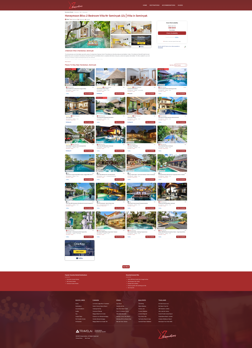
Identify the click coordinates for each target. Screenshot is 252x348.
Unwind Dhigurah (142, 313)
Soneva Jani (141, 308)
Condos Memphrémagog (99, 319)
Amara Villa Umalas (132, 117)
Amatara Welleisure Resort (165, 319)
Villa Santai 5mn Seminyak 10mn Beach (105, 117)
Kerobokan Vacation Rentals (73, 279)
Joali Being (141, 303)
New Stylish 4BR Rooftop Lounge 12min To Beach (107, 231)
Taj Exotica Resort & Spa (144, 319)
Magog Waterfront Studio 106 (100, 321)
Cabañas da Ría (120, 306)
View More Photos (70, 46)
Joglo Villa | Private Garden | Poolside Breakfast (138, 203)
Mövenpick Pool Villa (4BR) (165, 321)
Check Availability (172, 33)
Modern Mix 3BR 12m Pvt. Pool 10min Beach (106, 174)
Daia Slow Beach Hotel (122, 308)
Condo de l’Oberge (97, 311)
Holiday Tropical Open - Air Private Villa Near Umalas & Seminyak (141, 174)
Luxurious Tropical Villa (133, 145)
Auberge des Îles (97, 308)
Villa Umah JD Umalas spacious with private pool (168, 117)
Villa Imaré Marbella (121, 313)
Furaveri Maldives (142, 311)
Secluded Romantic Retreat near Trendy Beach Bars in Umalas (171, 174)
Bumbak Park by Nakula (133, 88)
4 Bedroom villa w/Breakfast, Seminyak (166, 203)
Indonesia (76, 12)
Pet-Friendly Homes (80, 319)
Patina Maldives (142, 306)
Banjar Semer (73, 119)
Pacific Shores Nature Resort (100, 306)
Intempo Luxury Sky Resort (123, 316)
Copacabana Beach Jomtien (165, 316)
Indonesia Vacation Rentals (72, 283)
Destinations (154, 5)
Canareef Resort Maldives (144, 321)
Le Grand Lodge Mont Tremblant (101, 303)
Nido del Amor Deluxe (121, 321)
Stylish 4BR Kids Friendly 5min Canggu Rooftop (76, 88)
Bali (80, 12)
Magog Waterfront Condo (99, 313)
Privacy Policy (79, 338)
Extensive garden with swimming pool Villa (167, 88)
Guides (180, 5)
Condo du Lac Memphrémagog (100, 316)
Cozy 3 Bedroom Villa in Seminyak (165, 145)
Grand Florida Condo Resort (165, 313)
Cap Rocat (118, 303)
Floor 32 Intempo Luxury (122, 311)
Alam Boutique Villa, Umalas (103, 88)
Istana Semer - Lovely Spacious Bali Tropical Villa (76, 231)
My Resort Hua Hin (163, 306)
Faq (76, 313)
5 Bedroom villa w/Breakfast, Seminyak (105, 145)
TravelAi (103, 331)
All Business (78, 321)
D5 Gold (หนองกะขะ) (163, 303)
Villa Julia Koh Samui (163, 311)
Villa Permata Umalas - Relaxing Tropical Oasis (137, 231)
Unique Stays (78, 316)
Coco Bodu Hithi (142, 316)
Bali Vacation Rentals (71, 281)
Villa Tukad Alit (69, 117)
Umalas (72, 91)
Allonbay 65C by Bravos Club (123, 319)
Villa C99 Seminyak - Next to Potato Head (105, 203)
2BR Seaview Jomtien (163, 308)
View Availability (89, 93)
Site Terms (87, 338)
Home (145, 5)
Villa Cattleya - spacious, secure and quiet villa (76, 145)
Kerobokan (85, 12)
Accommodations (168, 5)
